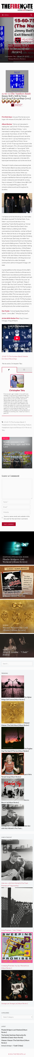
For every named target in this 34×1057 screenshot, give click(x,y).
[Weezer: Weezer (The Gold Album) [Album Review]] (17, 632)
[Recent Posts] (24, 370)
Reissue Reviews (14, 59)
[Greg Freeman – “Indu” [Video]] (17, 926)
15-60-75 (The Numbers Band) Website (15, 356)
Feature (28, 425)
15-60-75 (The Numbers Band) (14, 422)
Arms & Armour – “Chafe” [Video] (12, 1046)
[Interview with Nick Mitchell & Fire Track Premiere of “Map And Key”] (17, 879)
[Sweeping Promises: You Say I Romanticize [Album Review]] (17, 962)
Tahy (3, 430)
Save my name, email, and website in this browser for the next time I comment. (17, 517)
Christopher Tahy (17, 390)
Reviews (22, 59)
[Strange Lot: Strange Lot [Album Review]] (17, 999)
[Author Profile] (9, 370)
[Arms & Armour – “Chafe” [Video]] (17, 656)
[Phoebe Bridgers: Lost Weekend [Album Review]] (17, 564)
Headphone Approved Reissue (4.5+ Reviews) (16, 427)
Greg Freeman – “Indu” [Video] (11, 930)
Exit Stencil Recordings (9, 359)
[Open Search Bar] (31, 15)
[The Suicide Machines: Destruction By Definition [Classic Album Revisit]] (17, 598)
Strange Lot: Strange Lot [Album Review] (14, 1003)
